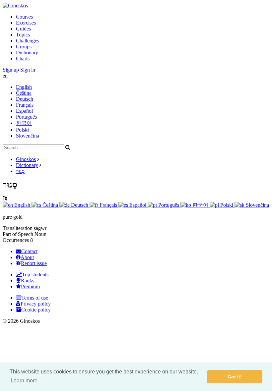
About (27, 257)
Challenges (27, 40)
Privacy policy (36, 304)
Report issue (34, 263)
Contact (29, 251)
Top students (35, 274)
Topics (23, 34)
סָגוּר (20, 171)
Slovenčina (27, 136)
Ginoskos (26, 159)
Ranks (27, 280)
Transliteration (18, 228)
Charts (23, 58)
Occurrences (16, 240)
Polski (22, 130)
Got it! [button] (235, 376)
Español (24, 111)
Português (26, 117)
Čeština (24, 93)
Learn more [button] (24, 380)
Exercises (26, 23)
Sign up (11, 70)
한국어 (24, 123)
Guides (23, 28)
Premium (30, 286)
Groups (24, 46)
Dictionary (27, 52)
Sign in (27, 70)
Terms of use (34, 298)
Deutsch (24, 99)
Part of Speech (18, 234)
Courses (24, 17)
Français (25, 105)
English (24, 87)
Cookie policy (36, 309)
